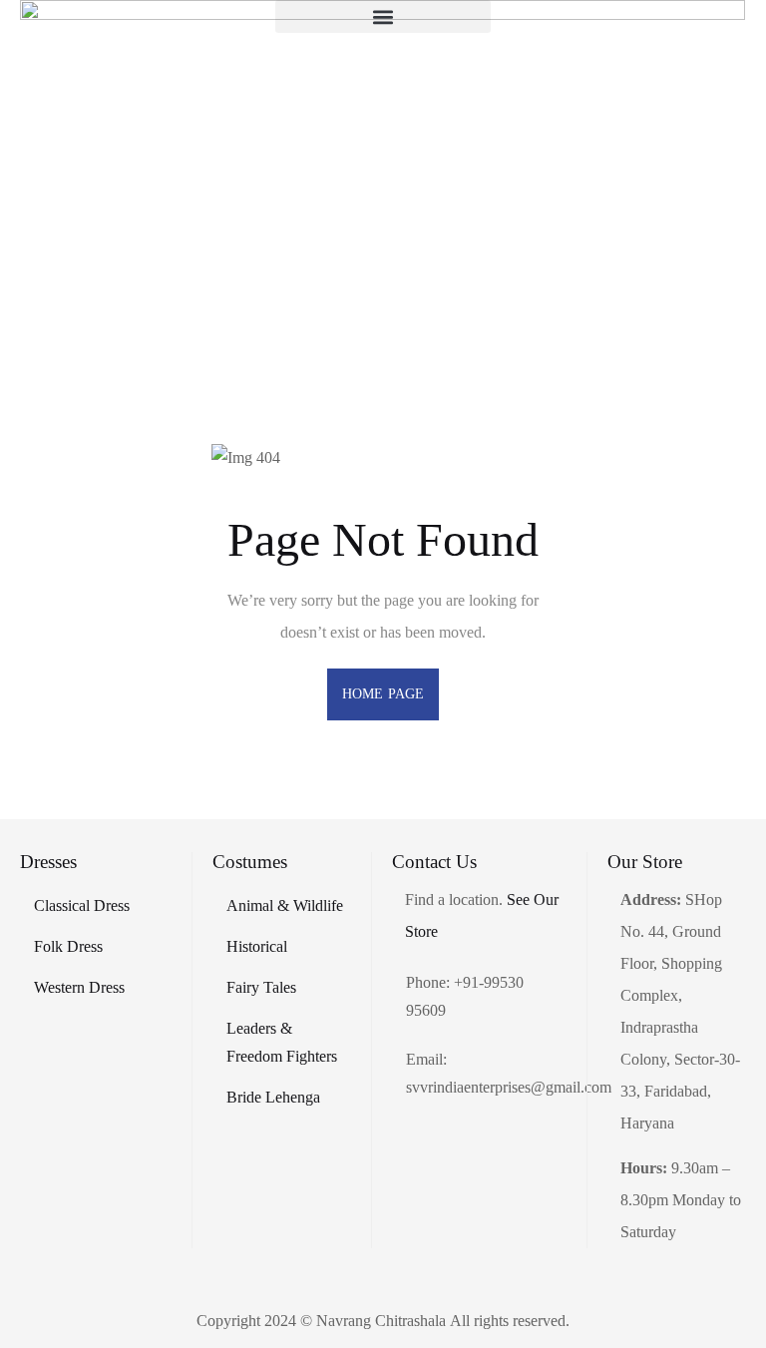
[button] (383, 16)
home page (383, 693)
